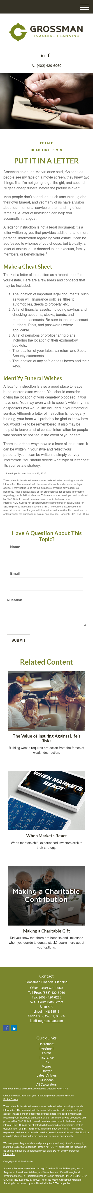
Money (46, 1066)
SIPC (78, 1175)
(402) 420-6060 (49, 65)
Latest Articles (47, 1075)
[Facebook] (49, 55)
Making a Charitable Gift (46, 930)
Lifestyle (46, 1070)
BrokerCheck (10, 1099)
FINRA (69, 1175)
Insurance (47, 1057)
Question (14, 600)
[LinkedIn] (42, 55)
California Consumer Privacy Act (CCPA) (36, 1146)
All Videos (46, 1080)
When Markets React (46, 835)
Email (15, 573)
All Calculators (46, 1084)
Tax (46, 1061)
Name (15, 546)
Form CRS (62, 1088)
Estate (46, 1052)
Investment (46, 1048)
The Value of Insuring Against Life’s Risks (47, 738)
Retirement (46, 1043)
